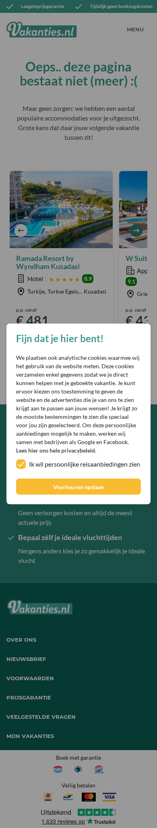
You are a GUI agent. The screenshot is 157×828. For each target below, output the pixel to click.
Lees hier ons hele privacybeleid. (56, 450)
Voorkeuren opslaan (78, 486)
